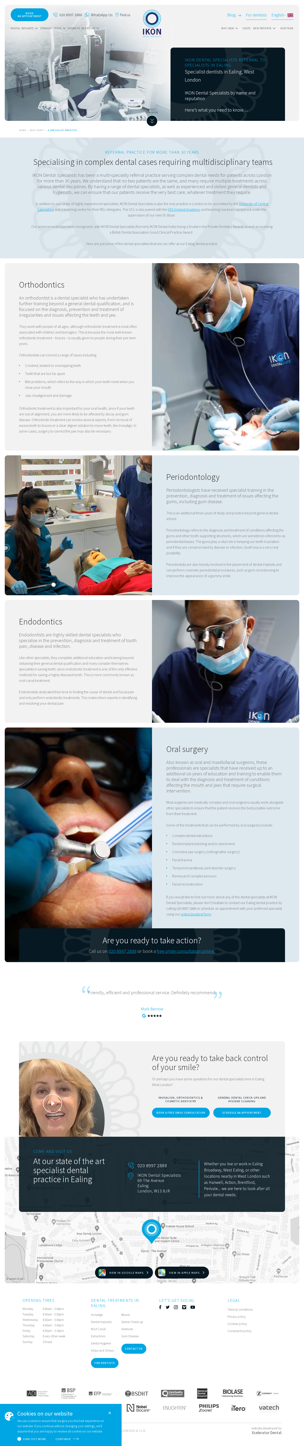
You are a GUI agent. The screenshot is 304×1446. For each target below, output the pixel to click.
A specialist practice (62, 130)
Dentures (127, 1329)
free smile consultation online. (186, 951)
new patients (262, 28)
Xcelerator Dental (266, 1432)
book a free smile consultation (181, 1112)
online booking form (196, 914)
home (22, 130)
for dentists (105, 1363)
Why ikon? (37, 130)
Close (109, 1413)
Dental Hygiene (101, 1343)
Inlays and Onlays (102, 1350)
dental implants (22, 28)
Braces (125, 1315)
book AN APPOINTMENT (30, 14)
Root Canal (98, 1329)
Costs (247, 28)
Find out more (34, 1439)
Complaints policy (240, 1331)
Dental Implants (101, 1322)
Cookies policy (237, 1324)
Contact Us (134, 1348)
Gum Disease (129, 1336)
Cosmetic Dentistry (81, 28)
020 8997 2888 (123, 951)
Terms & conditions (240, 1309)
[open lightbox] (52, 1103)
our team (286, 28)
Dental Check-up (132, 1322)
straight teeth (51, 28)
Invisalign (97, 1315)
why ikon (227, 28)
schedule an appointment (241, 1112)
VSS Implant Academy (184, 209)
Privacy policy (237, 1316)
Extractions (98, 1336)
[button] (25, 28)
